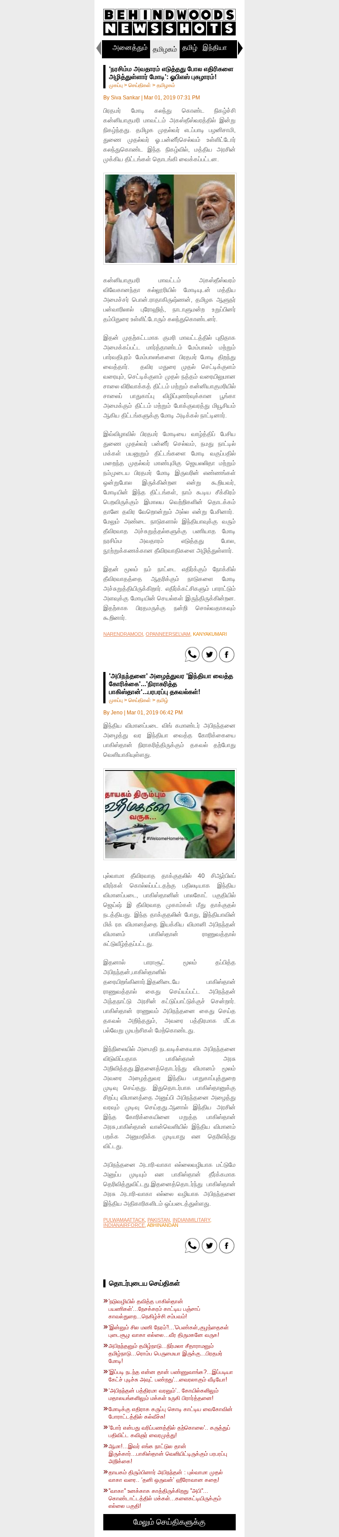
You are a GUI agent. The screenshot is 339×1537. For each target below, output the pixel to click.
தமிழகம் (165, 49)
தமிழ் (189, 47)
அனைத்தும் (130, 47)
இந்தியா (215, 47)
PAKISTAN (158, 1219)
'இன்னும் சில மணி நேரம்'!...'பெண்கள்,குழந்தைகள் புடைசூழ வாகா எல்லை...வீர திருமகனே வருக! (169, 1331)
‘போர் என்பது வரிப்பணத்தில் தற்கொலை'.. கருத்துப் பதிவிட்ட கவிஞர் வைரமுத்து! (169, 1431)
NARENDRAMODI (123, 634)
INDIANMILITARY (191, 1219)
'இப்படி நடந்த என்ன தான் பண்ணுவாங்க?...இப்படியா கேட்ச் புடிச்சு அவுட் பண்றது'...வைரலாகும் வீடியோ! (171, 1376)
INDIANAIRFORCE (124, 1225)
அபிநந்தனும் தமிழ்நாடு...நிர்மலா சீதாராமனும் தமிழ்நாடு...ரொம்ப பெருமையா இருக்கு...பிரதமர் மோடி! (165, 1353)
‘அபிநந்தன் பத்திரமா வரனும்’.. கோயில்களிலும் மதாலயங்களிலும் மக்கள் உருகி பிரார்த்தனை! (163, 1394)
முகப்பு (116, 85)
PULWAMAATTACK (124, 1219)
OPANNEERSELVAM (168, 634)
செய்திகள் (139, 85)
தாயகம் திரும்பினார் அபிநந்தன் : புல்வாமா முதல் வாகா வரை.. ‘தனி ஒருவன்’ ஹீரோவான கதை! (166, 1476)
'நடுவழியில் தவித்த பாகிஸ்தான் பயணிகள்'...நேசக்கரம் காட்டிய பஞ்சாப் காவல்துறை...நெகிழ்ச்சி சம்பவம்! (154, 1309)
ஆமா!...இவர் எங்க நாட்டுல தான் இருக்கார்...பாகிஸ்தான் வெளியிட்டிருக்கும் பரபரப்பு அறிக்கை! (168, 1454)
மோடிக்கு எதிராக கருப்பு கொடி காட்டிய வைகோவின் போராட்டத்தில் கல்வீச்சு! (171, 1413)
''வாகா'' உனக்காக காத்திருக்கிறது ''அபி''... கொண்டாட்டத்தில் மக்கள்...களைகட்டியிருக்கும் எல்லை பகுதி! (165, 1498)
